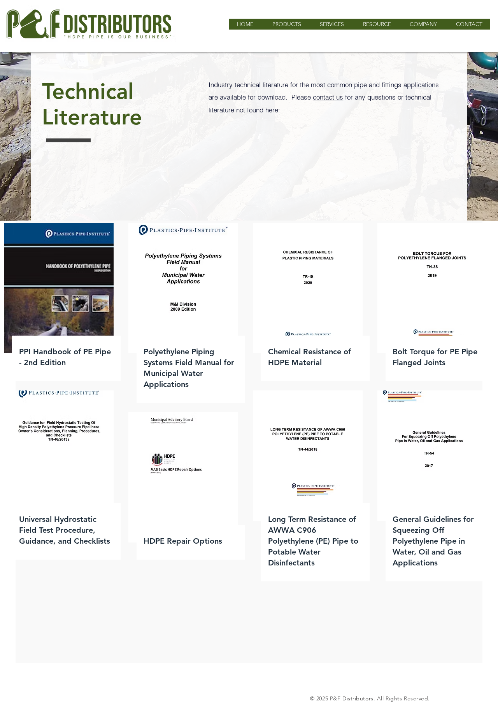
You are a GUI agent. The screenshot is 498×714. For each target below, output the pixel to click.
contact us (328, 97)
